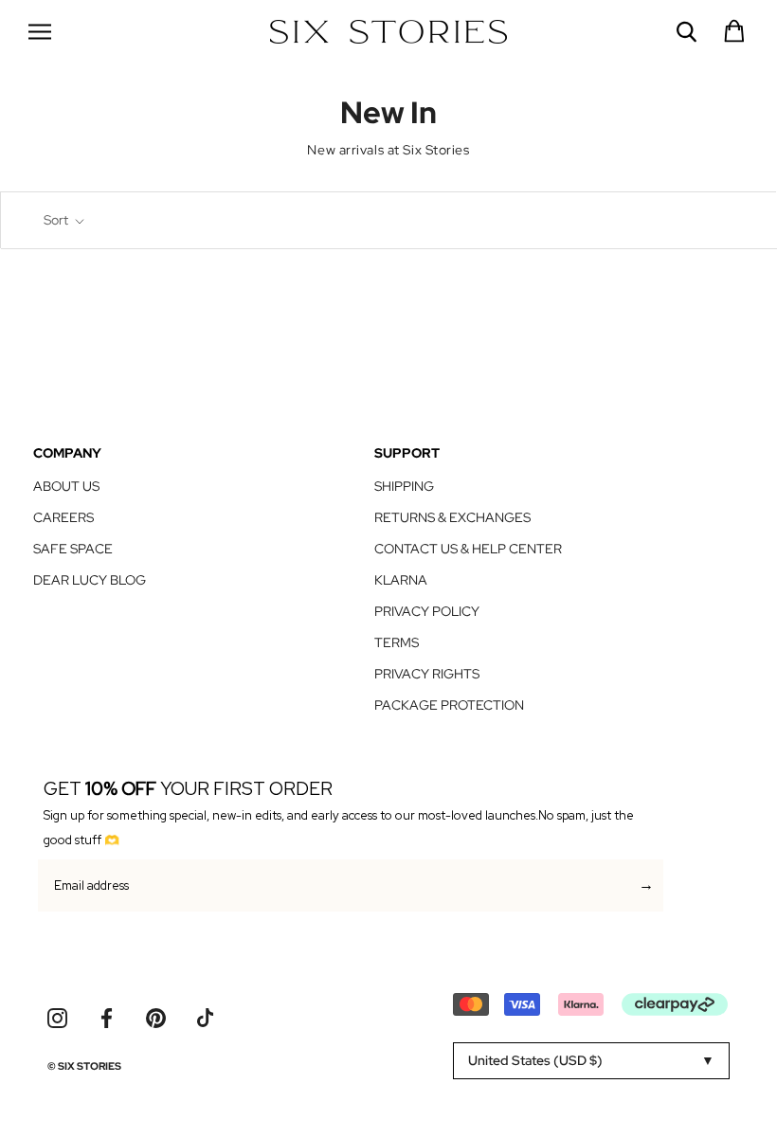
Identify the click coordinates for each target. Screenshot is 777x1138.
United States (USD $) (535, 1060)
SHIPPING (404, 486)
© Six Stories (84, 1066)
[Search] (686, 32)
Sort (57, 219)
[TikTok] (205, 1018)
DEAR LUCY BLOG (89, 579)
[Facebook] (107, 1018)
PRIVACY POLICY (426, 611)
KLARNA (400, 579)
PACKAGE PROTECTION (449, 705)
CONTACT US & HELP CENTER (468, 548)
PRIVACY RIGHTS (426, 673)
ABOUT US (66, 486)
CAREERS (63, 517)
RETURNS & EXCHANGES (452, 517)
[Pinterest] (156, 1018)
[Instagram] (57, 1018)
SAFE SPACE (73, 548)
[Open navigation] (39, 31)
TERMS (396, 642)
